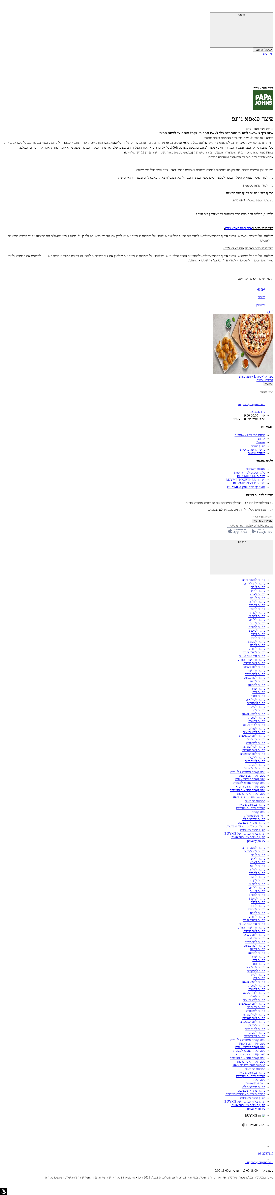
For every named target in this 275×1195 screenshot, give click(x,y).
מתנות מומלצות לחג (253, 819)
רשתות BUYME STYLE (249, 483)
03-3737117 (265, 1153)
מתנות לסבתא (256, 641)
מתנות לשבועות (255, 743)
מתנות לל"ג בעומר (254, 732)
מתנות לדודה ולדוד (254, 652)
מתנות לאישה (257, 590)
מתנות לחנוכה (256, 721)
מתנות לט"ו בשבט (254, 725)
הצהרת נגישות (256, 453)
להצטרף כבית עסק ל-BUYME (246, 487)
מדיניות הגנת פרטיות (252, 449)
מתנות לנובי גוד (256, 764)
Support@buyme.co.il (259, 1162)
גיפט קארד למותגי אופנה (250, 779)
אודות (261, 438)
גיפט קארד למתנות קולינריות (247, 772)
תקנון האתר (258, 446)
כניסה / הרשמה (263, 49)
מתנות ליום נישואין (254, 666)
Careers (260, 442)
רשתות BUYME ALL (251, 476)
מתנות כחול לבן (256, 739)
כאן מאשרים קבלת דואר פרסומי (251, 525)
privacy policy (256, 841)
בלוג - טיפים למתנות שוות (249, 472)
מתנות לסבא (257, 645)
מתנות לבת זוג (256, 616)
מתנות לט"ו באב (255, 761)
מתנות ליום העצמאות (252, 735)
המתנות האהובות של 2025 (249, 797)
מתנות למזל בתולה (254, 746)
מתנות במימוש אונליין (252, 804)
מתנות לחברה (257, 605)
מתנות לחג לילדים (254, 583)
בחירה (268, 384)
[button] (268, 7)
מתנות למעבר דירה (253, 579)
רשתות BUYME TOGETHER (245, 479)
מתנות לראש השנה (253, 714)
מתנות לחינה (257, 681)
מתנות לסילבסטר (254, 768)
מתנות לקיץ (258, 706)
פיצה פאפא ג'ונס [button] (263, 88)
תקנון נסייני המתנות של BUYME (244, 833)
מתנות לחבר (257, 608)
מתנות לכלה (258, 634)
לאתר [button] (261, 297)
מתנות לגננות (257, 623)
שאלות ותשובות (255, 469)
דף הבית (268, 53)
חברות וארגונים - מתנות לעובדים (245, 826)
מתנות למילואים (255, 699)
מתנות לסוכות (256, 717)
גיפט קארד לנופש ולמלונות (249, 783)
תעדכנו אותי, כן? (262, 521)
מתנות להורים (256, 648)
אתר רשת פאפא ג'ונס (238, 228)
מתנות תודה (258, 696)
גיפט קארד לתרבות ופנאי (250, 786)
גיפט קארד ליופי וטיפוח (251, 793)
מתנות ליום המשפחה (252, 754)
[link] (133, 1134)
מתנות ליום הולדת (254, 663)
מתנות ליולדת (257, 601)
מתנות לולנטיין (256, 757)
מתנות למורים (256, 627)
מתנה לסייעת (257, 630)
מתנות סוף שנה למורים (251, 659)
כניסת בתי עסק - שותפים (250, 435)
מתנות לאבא (257, 598)
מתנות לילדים (257, 619)
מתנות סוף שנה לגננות (252, 656)
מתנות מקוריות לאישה (251, 822)
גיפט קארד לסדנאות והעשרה (247, 790)
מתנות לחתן (258, 637)
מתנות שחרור (257, 688)
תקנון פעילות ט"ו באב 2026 (248, 837)
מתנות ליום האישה (253, 750)
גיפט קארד (258, 812)
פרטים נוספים (264, 380)
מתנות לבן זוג (257, 612)
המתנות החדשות (255, 801)
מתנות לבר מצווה (255, 674)
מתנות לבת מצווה (254, 677)
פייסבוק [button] (260, 305)
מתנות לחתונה (256, 685)
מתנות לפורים (257, 728)
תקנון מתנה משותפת (252, 830)
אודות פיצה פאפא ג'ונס (259, 129)
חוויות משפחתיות (254, 815)
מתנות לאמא (257, 594)
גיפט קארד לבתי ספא (252, 775)
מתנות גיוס (258, 692)
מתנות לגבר (258, 587)
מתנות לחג (259, 710)
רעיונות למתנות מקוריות (250, 808)
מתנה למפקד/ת (256, 703)
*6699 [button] (261, 289)
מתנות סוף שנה (256, 670)
